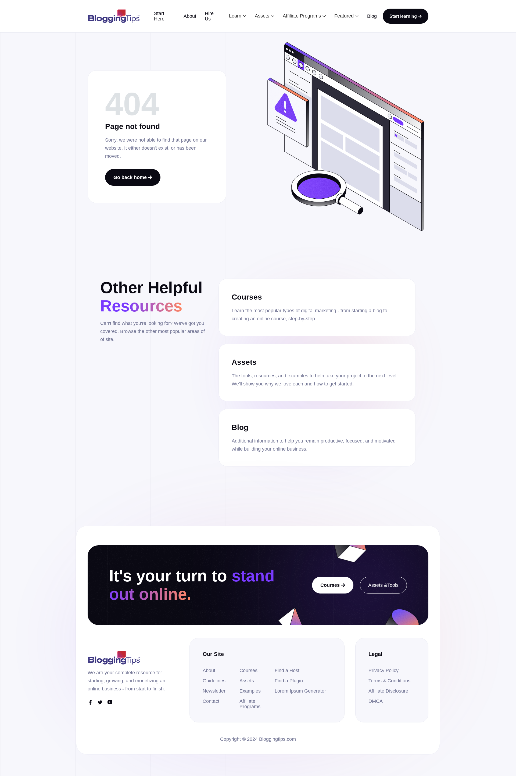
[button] (237, 16)
